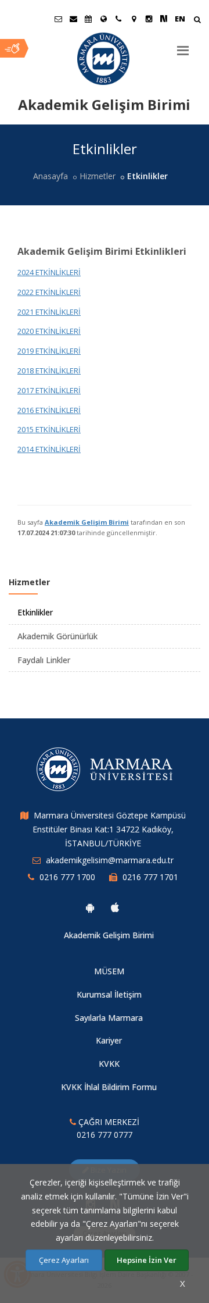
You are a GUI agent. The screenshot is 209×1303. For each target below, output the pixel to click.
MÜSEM (109, 971)
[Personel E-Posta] (73, 18)
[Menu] (182, 46)
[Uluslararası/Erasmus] (103, 18)
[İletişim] (118, 18)
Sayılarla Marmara (109, 1017)
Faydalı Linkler (43, 659)
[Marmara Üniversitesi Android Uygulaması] (90, 907)
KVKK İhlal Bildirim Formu (109, 1086)
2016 (25, 410)
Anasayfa (50, 175)
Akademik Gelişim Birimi (87, 522)
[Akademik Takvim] (88, 18)
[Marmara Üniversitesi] (104, 59)
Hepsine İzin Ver (146, 1260)
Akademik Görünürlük (57, 636)
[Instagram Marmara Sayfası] (148, 18)
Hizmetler (98, 175)
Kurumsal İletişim (109, 994)
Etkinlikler (35, 612)
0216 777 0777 (104, 1134)
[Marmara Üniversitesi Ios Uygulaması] (115, 907)
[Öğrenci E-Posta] (58, 18)
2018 (25, 370)
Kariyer (109, 1040)
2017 (25, 390)
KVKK (109, 1063)
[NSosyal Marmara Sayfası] (164, 18)
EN (180, 18)
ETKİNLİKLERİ (57, 351)
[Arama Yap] (197, 21)
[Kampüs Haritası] (133, 18)
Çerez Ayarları (64, 1260)
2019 (25, 351)
